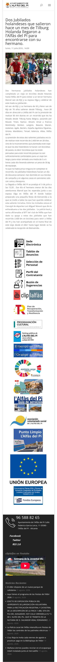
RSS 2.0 (17, 544)
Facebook (15, 535)
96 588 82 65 (28, 517)
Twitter (17, 540)
